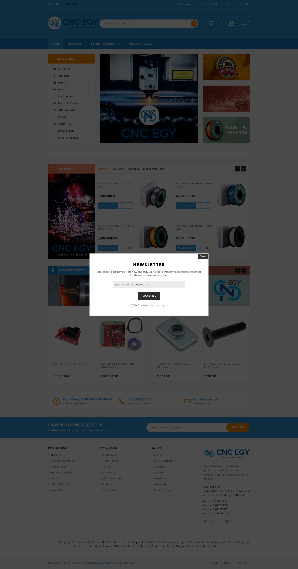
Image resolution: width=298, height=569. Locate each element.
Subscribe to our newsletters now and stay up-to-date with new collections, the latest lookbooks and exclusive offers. (149, 273)
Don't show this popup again (150, 305)
